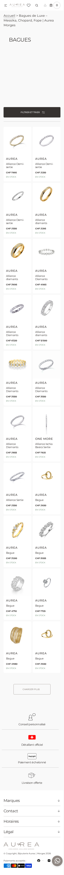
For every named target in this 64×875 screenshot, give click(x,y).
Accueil (9, 16)
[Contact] (45, 5)
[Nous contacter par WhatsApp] (54, 861)
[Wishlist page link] (28, 5)
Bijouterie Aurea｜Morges (31, 853)
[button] (6, 6)
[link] (17, 153)
